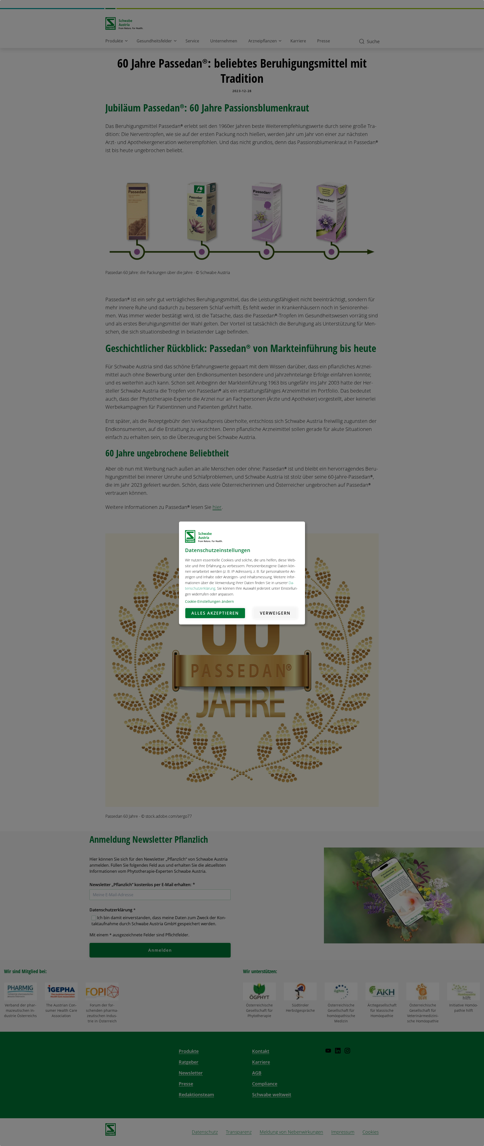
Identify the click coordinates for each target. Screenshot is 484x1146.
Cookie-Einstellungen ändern (209, 601)
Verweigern (275, 613)
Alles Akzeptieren (215, 613)
